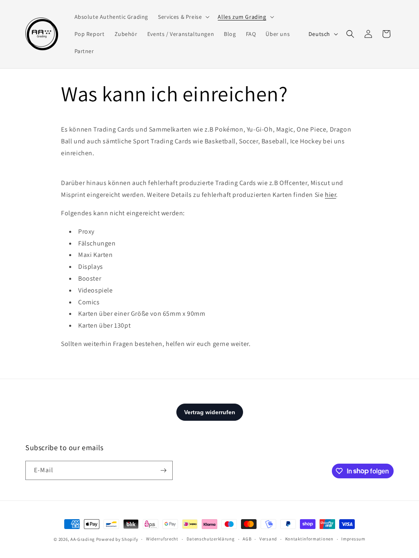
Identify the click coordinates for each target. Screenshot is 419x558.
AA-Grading (82, 539)
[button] (183, 16)
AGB (247, 539)
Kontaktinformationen (309, 539)
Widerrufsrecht (162, 539)
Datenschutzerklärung (211, 539)
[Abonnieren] (163, 470)
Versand (268, 539)
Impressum (353, 539)
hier (330, 194)
